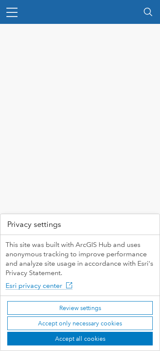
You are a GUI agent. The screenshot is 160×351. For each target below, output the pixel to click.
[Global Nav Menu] (12, 12)
